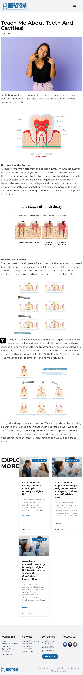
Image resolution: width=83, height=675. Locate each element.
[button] (3, 340)
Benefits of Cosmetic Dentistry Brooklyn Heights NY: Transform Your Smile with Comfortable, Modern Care (33, 570)
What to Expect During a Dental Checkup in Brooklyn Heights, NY (33, 488)
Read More (26, 515)
